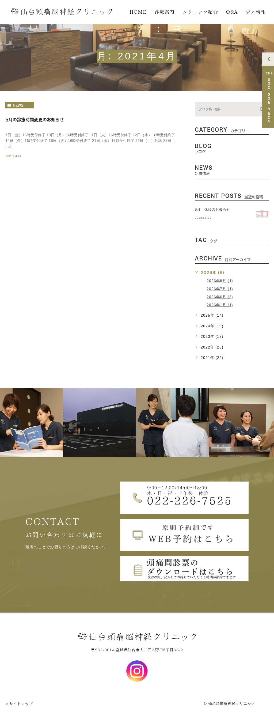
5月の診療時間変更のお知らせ (34, 120)
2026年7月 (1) (220, 288)
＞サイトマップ (19, 704)
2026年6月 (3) (220, 296)
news (18, 105)
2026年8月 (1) (220, 280)
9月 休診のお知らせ (212, 209)
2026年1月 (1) (220, 304)
